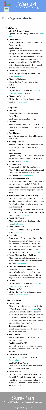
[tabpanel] (23, 18)
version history (22, 102)
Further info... (19, 76)
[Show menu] (6, 9)
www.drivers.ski (32, 309)
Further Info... (22, 264)
